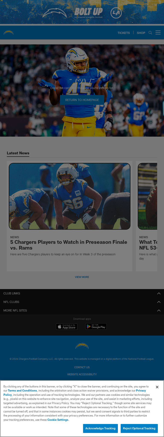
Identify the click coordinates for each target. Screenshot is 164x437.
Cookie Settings (57, 419)
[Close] (157, 387)
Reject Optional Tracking (139, 428)
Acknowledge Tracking (100, 428)
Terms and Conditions (22, 390)
